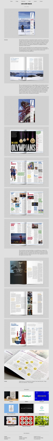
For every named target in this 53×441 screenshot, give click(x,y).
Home (11, 1)
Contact (41, 1)
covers (25, 6)
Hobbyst (26, 401)
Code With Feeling (40, 437)
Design (17, 1)
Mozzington (42, 401)
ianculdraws (25, 437)
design (28, 6)
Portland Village (42, 426)
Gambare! (11, 401)
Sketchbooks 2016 (11, 426)
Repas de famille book (11, 413)
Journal (35, 1)
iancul (24, 438)
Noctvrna (26, 413)
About (30, 1)
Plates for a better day (26, 426)
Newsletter (6, 438)
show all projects (26, 433)
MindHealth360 (42, 413)
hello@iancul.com (7, 437)
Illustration (23, 1)
